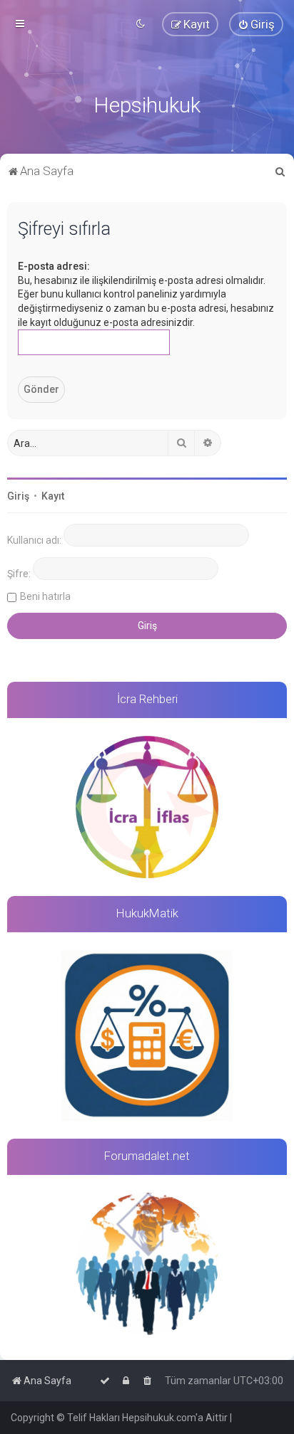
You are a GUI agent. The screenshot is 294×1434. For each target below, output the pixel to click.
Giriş (18, 496)
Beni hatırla (45, 596)
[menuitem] (256, 24)
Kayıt (52, 496)
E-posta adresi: (54, 266)
